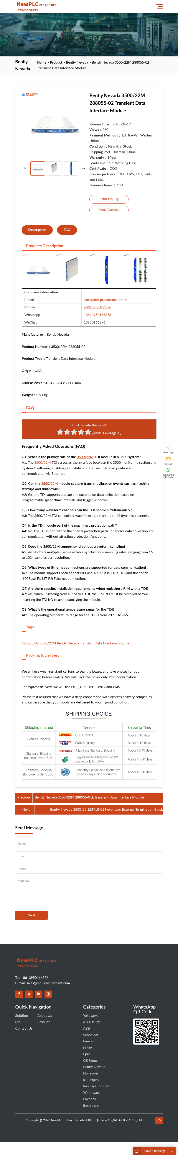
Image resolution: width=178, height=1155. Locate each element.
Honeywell (91, 1073)
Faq (18, 1022)
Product (56, 62)
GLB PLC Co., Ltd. (130, 1120)
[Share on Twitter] (29, 994)
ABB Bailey (91, 1022)
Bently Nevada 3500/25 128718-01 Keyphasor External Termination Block (106, 809)
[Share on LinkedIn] (38, 994)
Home (41, 62)
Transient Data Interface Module (104, 643)
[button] (83, 168)
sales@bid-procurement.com (105, 300)
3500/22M (85, 457)
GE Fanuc (90, 1060)
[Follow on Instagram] (48, 994)
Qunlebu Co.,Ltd (106, 1120)
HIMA (87, 1048)
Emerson (89, 1041)
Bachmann (91, 1105)
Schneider (90, 1035)
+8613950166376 (97, 307)
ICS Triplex (91, 1080)
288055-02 (30, 643)
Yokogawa (91, 1015)
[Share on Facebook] (19, 994)
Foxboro (89, 1099)
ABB (86, 1028)
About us (44, 1015)
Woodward (91, 1092)
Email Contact (109, 210)
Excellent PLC (84, 1120)
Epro (86, 1054)
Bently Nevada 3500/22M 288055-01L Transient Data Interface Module (89, 797)
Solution (21, 1015)
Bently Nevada (77, 62)
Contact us (24, 1028)
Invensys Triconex (96, 1086)
